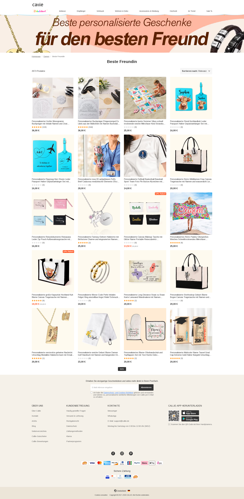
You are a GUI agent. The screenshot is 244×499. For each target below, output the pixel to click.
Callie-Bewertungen (40, 441)
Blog (34, 426)
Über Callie (36, 411)
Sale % (209, 11)
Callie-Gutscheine (39, 436)
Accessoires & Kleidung (149, 11)
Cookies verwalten (101, 495)
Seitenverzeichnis (39, 431)
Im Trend (191, 11)
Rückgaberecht (72, 421)
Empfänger (81, 11)
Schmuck (100, 11)
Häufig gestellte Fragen (76, 411)
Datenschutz (71, 426)
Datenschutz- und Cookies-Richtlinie (118, 393)
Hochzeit (173, 11)
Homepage (36, 56)
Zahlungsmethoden (74, 431)
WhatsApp (112, 416)
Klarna (69, 436)
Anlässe (62, 11)
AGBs (34, 421)
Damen (46, 56)
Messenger (112, 411)
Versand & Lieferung (74, 416)
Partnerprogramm (73, 441)
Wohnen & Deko (121, 11)
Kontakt (35, 416)
